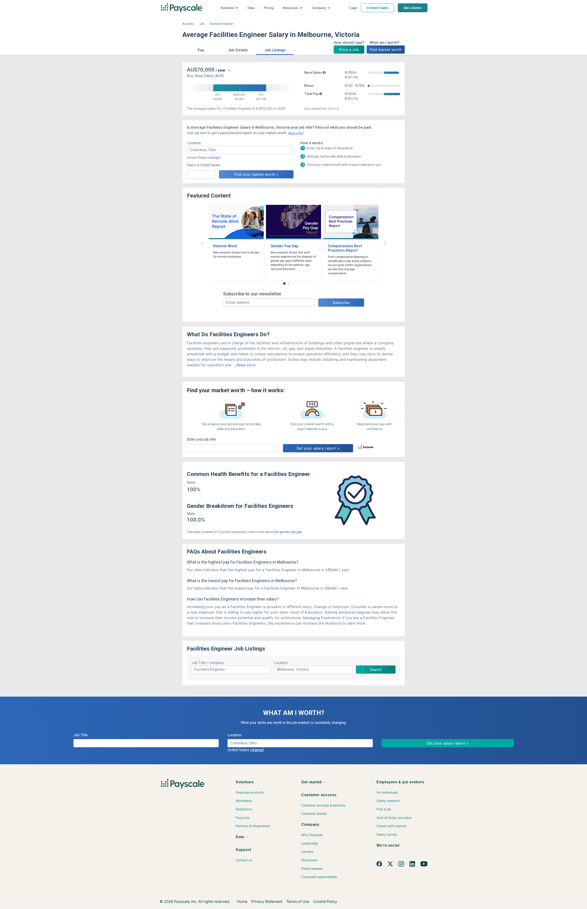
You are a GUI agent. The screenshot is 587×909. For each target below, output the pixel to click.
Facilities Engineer (221, 23)
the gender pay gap (288, 532)
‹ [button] (202, 242)
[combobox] (240, 150)
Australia (188, 23)
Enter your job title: (201, 439)
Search (376, 669)
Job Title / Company (207, 663)
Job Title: (80, 735)
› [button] (384, 242)
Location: (194, 143)
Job (201, 23)
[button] (200, 49)
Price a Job (349, 49)
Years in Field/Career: (204, 165)
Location (281, 663)
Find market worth (386, 49)
